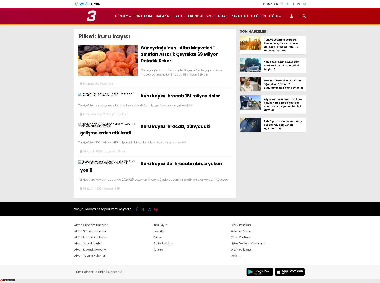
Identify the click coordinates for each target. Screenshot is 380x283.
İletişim (158, 250)
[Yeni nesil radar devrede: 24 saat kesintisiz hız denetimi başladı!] (250, 71)
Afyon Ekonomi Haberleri (91, 237)
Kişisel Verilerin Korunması (248, 243)
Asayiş (223, 16)
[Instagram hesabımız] (293, 4)
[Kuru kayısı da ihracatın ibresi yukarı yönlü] (108, 163)
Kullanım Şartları (242, 231)
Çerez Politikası (241, 237)
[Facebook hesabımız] (282, 4)
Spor (210, 16)
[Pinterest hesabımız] (298, 4)
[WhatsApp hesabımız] (304, 4)
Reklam (236, 256)
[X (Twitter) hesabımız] (287, 4)
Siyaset (179, 16)
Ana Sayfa (160, 225)
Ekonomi (195, 16)
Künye (157, 237)
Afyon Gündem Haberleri (91, 225)
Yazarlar (240, 16)
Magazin (162, 16)
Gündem (121, 16)
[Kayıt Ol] (292, 16)
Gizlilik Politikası (163, 243)
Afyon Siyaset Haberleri (90, 231)
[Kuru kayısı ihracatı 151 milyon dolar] (108, 95)
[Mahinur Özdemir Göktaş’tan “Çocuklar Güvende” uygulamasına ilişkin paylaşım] (250, 90)
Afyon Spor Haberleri (88, 243)
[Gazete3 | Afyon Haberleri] (91, 21)
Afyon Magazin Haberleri (90, 250)
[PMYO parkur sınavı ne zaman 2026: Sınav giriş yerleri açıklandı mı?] (250, 131)
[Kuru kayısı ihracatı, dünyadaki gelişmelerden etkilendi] (108, 126)
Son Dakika (143, 16)
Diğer (273, 16)
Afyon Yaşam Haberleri (90, 256)
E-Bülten (258, 16)
